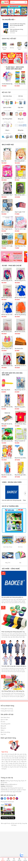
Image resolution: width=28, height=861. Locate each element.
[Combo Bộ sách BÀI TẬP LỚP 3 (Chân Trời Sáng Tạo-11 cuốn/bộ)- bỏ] (20, 77)
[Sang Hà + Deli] (14, 520)
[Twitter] (5, 798)
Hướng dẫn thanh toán (7, 711)
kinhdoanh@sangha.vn (10, 784)
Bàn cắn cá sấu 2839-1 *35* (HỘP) (7, 441)
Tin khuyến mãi (8, 19)
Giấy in (2, 730)
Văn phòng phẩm (5, 724)
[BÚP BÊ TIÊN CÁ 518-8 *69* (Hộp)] (7, 400)
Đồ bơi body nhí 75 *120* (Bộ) (7, 280)
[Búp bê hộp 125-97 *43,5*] (21, 383)
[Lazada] (17, 798)
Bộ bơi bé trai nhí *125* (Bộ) (21, 365)
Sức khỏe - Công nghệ (10, 569)
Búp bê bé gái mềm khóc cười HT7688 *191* (21, 475)
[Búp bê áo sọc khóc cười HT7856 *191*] (21, 451)
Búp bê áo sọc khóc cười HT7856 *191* (21, 458)
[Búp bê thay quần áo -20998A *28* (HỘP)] (21, 400)
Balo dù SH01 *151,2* (7, 195)
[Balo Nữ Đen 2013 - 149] (21, 188)
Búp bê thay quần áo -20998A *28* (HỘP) (21, 407)
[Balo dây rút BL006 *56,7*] (21, 171)
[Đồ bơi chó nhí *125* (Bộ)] (21, 291)
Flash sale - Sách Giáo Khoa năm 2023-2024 (14, 68)
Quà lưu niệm (4, 719)
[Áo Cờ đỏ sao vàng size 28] (21, 417)
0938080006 (9, 786)
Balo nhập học (8, 144)
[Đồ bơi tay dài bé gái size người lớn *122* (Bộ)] (21, 308)
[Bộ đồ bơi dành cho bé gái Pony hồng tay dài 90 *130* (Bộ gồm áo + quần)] (7, 359)
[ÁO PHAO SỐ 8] (21, 342)
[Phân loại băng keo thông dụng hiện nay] (5, 31)
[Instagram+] (8, 798)
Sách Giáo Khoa (5, 717)
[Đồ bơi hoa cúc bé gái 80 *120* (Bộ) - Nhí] (7, 325)
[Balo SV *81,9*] (7, 205)
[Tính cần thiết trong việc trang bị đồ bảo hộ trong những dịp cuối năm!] (14, 652)
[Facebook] (2, 798)
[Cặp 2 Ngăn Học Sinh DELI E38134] (7, 222)
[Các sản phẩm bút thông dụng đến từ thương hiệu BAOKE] (5, 25)
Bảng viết (3, 726)
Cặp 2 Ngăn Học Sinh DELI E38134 (7, 229)
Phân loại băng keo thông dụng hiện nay (16, 30)
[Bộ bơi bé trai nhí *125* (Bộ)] (21, 359)
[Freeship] (12, 256)
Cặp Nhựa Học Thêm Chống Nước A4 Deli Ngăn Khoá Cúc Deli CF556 (21, 246)
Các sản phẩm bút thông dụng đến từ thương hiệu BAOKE (17, 24)
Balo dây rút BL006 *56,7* (21, 178)
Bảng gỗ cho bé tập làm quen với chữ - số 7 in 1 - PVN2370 (7, 424)
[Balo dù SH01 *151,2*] (7, 188)
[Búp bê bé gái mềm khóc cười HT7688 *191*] (21, 468)
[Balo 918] (7, 154)
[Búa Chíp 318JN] (7, 383)
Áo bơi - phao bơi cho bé (11, 265)
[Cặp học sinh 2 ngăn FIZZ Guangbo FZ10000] (7, 239)
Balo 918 (3, 161)
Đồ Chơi (3, 721)
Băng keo (3, 728)
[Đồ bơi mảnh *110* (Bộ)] (7, 342)
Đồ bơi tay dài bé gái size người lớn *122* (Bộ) (21, 314)
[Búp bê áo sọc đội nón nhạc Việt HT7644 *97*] (7, 451)
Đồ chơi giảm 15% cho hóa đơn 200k (12, 374)
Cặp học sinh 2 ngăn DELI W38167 (21, 229)
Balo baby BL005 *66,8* (21, 161)
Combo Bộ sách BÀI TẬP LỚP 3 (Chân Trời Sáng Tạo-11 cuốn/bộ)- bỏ (20, 84)
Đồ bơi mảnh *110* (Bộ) (7, 348)
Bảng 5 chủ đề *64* (20, 441)
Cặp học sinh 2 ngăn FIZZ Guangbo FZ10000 (7, 246)
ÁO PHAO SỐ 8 (19, 348)
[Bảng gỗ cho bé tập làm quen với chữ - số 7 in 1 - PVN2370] (7, 417)
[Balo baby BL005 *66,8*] (21, 154)
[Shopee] (14, 798)
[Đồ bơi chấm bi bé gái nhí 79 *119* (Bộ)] (7, 291)
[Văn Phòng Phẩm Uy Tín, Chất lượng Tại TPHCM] (14, 682)
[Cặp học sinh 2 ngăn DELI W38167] (21, 222)
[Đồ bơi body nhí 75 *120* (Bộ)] (7, 274)
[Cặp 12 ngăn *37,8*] (21, 205)
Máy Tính (3, 734)
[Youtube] (11, 798)
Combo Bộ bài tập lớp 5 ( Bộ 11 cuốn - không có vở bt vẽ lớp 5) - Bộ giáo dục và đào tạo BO (7, 84)
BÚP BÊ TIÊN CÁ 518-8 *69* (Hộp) (7, 407)
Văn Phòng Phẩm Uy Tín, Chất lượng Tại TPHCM (12, 691)
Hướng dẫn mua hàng (7, 708)
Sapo (14, 825)
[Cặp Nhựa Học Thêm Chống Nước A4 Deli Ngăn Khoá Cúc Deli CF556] (21, 239)
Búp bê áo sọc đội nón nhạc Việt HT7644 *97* (7, 458)
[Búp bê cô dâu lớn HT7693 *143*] (7, 468)
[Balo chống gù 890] (7, 171)
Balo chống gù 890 (6, 178)
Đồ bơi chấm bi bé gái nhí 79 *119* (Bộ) (7, 297)
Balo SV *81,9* (5, 212)
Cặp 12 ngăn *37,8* (20, 212)
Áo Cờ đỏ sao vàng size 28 (21, 424)
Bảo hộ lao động (5, 732)
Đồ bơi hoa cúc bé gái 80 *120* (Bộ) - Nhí (7, 331)
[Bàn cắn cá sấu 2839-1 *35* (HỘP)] (7, 434)
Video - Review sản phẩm (12, 482)
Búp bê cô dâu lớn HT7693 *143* (7, 475)
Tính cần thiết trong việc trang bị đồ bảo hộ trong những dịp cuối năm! (13, 666)
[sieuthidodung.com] (5, 2)
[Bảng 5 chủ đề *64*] (21, 434)
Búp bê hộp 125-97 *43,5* (21, 390)
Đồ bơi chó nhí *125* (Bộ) (21, 297)
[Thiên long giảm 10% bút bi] (12, 58)
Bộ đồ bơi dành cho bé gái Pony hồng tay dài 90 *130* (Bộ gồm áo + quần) (7, 365)
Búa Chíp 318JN (5, 390)
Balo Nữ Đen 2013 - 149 (21, 195)
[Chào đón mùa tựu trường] (14, 11)
